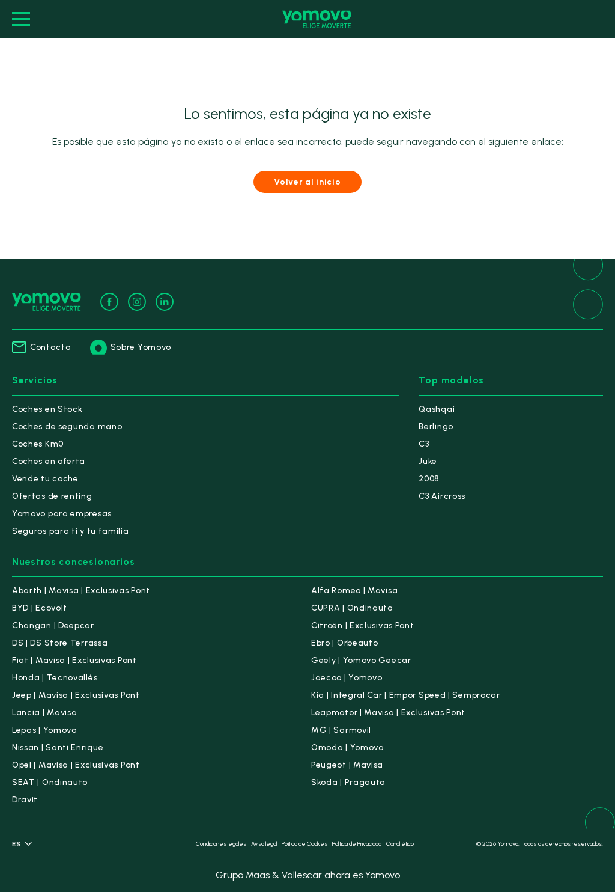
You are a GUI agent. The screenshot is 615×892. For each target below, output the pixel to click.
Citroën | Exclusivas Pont (362, 625)
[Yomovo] (316, 19)
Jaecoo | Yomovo (347, 678)
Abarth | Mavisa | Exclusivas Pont (81, 590)
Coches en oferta (48, 461)
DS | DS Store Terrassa (60, 643)
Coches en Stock (47, 409)
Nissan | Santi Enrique (57, 747)
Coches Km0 (38, 444)
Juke (428, 461)
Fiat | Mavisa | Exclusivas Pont (74, 660)
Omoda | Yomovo (347, 747)
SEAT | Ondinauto (50, 782)
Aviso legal (264, 844)
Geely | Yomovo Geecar (361, 660)
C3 (424, 444)
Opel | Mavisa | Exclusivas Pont (76, 765)
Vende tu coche (45, 479)
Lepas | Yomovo (44, 730)
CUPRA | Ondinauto (352, 608)
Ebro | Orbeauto (344, 643)
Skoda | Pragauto (348, 782)
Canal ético (400, 844)
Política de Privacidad (356, 844)
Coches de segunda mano (67, 426)
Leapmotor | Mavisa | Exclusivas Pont (388, 712)
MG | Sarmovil (341, 730)
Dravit (25, 800)
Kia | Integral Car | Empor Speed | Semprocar (405, 695)
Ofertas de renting (52, 496)
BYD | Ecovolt (39, 608)
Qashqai (437, 409)
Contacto (50, 347)
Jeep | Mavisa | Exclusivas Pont (76, 695)
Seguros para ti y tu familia (70, 531)
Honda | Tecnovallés (54, 678)
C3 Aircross (442, 496)
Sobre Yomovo (141, 347)
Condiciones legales (221, 844)
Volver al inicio (307, 182)
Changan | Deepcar (53, 625)
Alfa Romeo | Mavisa (354, 590)
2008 (429, 479)
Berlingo (436, 426)
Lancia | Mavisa (44, 712)
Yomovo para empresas (62, 514)
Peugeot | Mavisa (347, 765)
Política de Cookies (304, 844)
